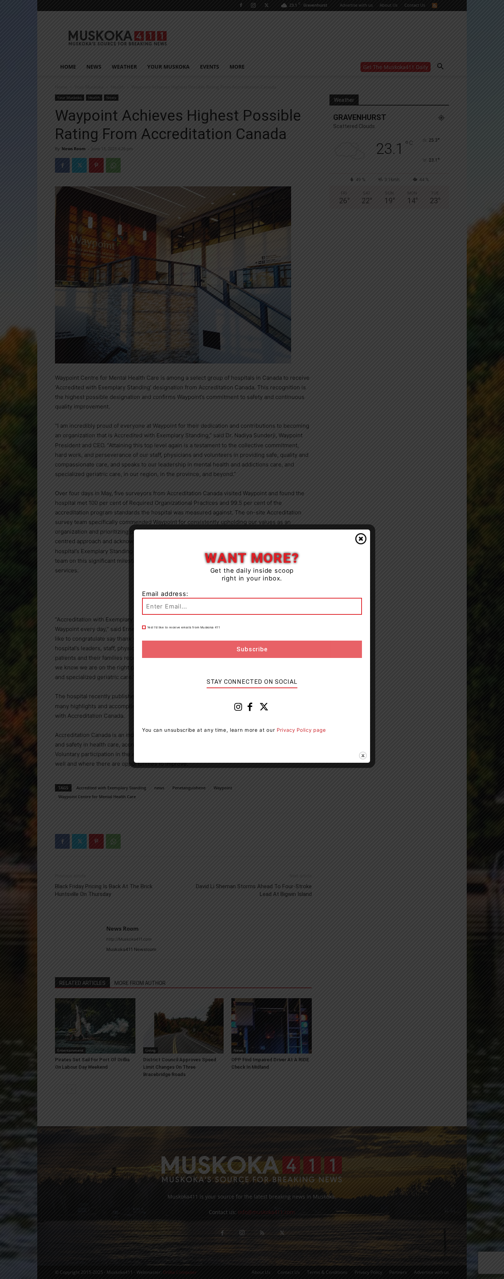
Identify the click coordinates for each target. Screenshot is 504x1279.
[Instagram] (238, 708)
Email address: (165, 593)
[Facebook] (250, 708)
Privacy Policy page (301, 730)
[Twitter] (264, 708)
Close (360, 538)
